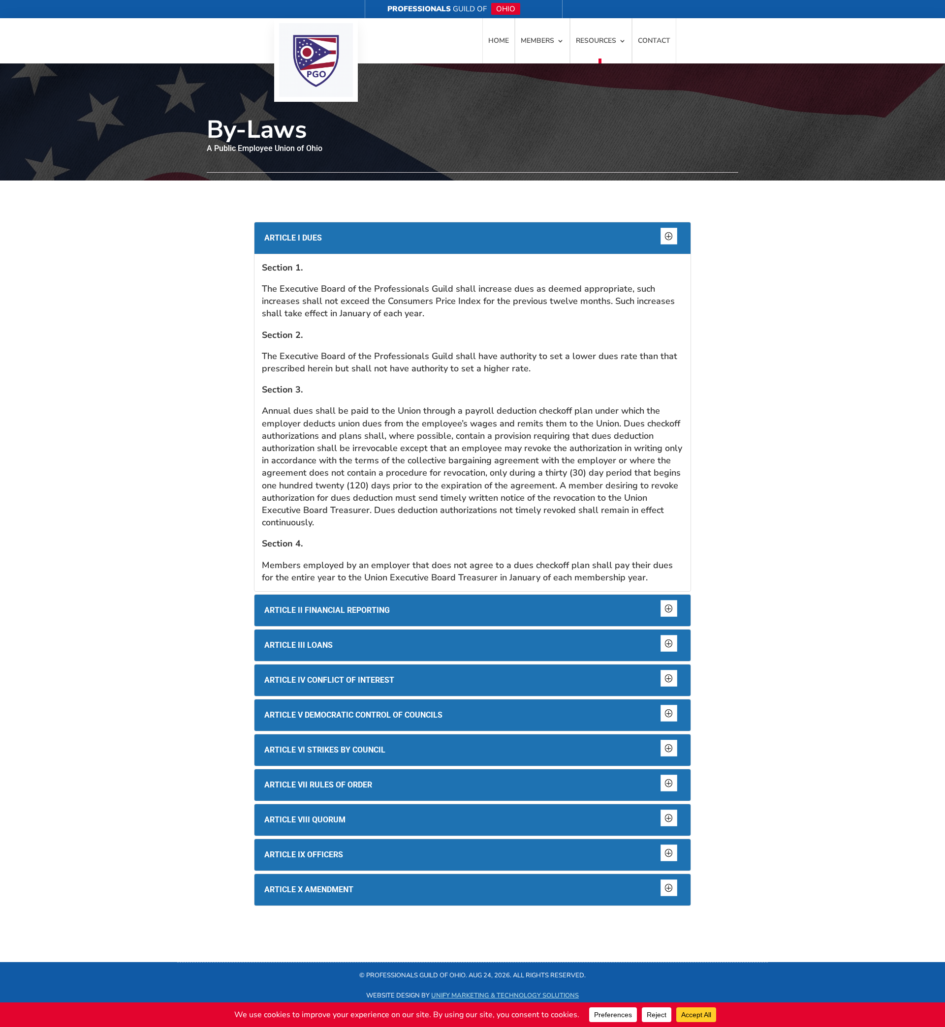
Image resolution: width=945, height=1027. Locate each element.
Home (498, 40)
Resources (596, 40)
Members (537, 40)
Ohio (505, 9)
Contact (654, 40)
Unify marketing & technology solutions (505, 995)
